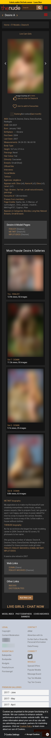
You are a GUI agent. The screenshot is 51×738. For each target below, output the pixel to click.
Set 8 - (10, 491)
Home (6, 25)
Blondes (27, 211)
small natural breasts (34, 190)
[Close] (47, 734)
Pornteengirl (7, 671)
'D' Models (15, 25)
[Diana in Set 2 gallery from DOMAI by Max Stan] (25, 396)
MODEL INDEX (8, 614)
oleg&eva (17, 180)
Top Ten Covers (34, 682)
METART (12, 232)
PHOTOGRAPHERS (24, 614)
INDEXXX (12, 585)
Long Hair (36, 211)
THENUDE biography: (13, 525)
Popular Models (34, 670)
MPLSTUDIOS (15, 234)
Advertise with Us (35, 635)
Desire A (25, 25)
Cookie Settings (12, 734)
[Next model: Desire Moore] (17, 15)
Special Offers (34, 666)
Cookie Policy (26, 726)
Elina (39, 183)
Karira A (28, 183)
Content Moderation (10, 635)
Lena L (7, 186)
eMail (30, 631)
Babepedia (6, 655)
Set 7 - (10, 360)
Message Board (34, 674)
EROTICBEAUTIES (16, 588)
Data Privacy (33, 646)
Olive (18, 183)
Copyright (6, 631)
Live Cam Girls (26, 34)
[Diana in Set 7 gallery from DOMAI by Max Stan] (25, 330)
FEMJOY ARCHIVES (20, 548)
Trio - (9, 294)
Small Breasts (18, 214)
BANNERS (25, 617)
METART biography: (12, 501)
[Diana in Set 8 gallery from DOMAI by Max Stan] (25, 461)
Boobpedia (6, 659)
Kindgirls (5, 663)
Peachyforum (8, 667)
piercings (8, 192)
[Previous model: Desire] (2, 15)
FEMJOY (12, 229)
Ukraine (12, 190)
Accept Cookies (33, 734)
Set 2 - (10, 425)
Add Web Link (25, 598)
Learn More (38, 2)
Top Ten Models (34, 678)
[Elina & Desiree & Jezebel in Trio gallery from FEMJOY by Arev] (25, 273)
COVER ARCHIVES (41, 614)
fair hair (20, 190)
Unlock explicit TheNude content (20, 2)
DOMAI (16, 360)
